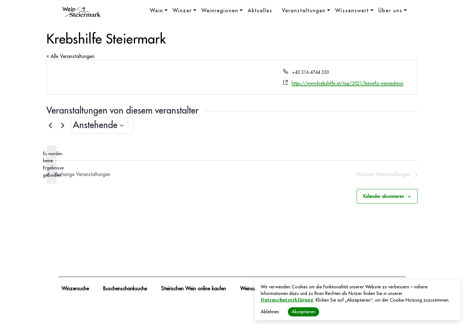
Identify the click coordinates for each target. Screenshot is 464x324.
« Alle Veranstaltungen (70, 56)
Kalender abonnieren (383, 196)
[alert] (51, 164)
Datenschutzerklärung (287, 300)
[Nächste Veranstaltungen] (62, 125)
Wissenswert (352, 10)
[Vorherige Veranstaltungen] (50, 125)
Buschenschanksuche (125, 288)
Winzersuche (75, 288)
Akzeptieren (303, 311)
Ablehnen (270, 311)
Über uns (390, 10)
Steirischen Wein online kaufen (193, 288)
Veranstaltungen (304, 10)
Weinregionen (219, 10)
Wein (156, 10)
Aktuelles (260, 10)
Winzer (182, 10)
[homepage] (81, 12)
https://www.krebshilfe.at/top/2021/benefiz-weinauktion (347, 83)
